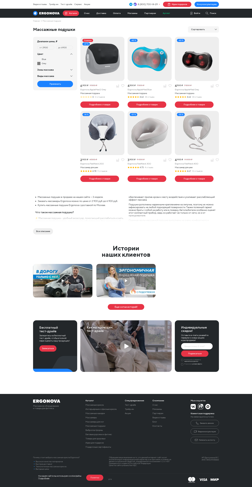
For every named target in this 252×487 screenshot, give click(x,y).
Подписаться (195, 353)
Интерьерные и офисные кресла (101, 409)
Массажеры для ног (94, 422)
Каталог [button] (89, 400)
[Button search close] (210, 13)
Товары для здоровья (95, 439)
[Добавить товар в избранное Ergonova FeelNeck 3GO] (170, 160)
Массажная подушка (90, 93)
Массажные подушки (95, 426)
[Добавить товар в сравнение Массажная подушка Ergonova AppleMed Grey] (212, 86)
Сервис (78, 4)
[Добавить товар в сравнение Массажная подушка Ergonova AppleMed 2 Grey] (117, 86)
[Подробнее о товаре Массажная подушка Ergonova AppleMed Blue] (147, 104)
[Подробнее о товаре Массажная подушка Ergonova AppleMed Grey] (194, 104)
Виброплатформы (94, 430)
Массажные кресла (94, 405)
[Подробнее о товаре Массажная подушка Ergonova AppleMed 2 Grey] (99, 104)
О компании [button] (158, 400)
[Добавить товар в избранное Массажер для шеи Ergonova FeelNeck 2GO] (122, 160)
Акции (87, 4)
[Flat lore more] (43, 231)
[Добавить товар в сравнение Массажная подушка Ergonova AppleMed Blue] (164, 86)
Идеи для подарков (94, 443)
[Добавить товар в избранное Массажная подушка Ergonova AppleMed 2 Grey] (122, 86)
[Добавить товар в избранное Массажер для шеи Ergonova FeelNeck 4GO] (217, 160)
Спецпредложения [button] (134, 400)
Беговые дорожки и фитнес (98, 434)
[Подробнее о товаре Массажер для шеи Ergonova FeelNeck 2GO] (99, 179)
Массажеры (91, 418)
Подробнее (43, 478)
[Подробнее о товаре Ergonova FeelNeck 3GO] (147, 179)
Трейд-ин (53, 4)
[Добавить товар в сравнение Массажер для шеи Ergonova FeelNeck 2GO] (117, 160)
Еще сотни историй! (126, 306)
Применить (55, 84)
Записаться (48, 348)
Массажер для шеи (89, 167)
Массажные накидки (95, 413)
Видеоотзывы (40, 4)
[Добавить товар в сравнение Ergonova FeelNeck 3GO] (164, 160)
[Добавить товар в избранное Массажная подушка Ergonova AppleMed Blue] (170, 86)
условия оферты (197, 364)
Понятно (94, 477)
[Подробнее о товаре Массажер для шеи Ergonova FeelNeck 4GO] (194, 179)
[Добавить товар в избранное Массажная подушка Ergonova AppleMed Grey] (217, 86)
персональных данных (191, 361)
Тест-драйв (66, 4)
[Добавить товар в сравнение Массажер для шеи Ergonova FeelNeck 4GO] (212, 160)
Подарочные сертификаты (98, 447)
